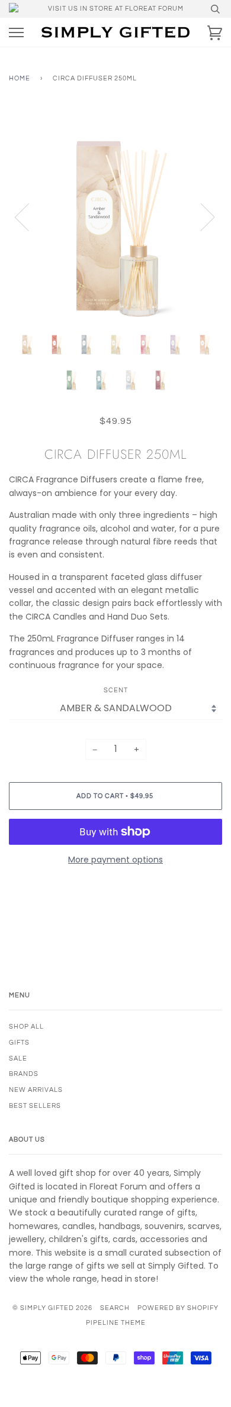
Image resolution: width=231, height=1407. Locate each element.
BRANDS (23, 1074)
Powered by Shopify (178, 1308)
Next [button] (200, 216)
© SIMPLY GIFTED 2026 (52, 1308)
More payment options (115, 859)
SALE (18, 1058)
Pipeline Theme (116, 1323)
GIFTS (19, 1042)
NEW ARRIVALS (36, 1090)
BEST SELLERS (35, 1106)
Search (115, 1308)
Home (19, 78)
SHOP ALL (26, 1026)
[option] (115, 216)
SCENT (116, 690)
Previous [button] (29, 216)
